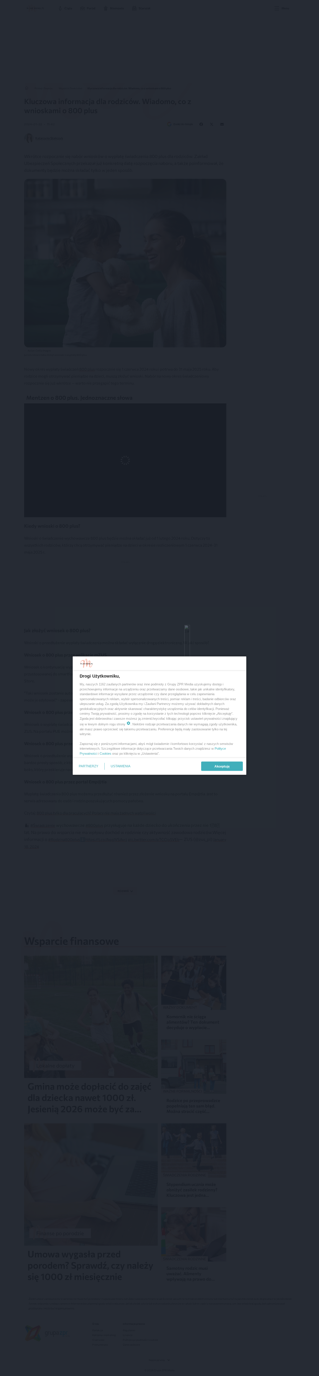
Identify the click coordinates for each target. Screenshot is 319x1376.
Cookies (105, 753)
